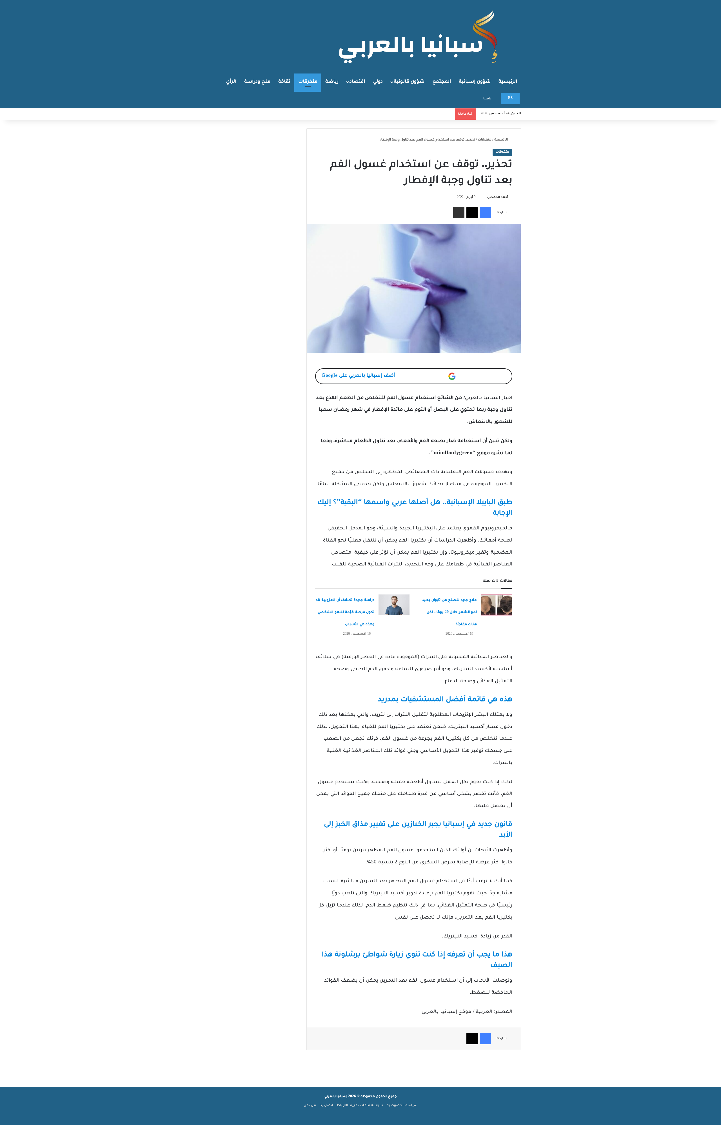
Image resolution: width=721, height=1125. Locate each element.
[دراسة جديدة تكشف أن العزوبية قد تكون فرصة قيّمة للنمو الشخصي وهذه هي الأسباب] (394, 604)
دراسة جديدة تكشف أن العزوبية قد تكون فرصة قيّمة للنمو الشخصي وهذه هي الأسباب (345, 612)
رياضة (332, 81)
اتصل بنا (326, 1106)
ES (510, 98)
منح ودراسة (257, 81)
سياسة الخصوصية (402, 1106)
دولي (378, 81)
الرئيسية (508, 81)
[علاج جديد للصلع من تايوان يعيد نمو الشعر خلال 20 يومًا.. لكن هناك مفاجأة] (496, 605)
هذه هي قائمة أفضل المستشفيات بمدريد (445, 700)
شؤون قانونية (409, 81)
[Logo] (419, 36)
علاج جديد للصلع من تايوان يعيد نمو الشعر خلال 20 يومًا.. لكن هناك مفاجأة (449, 612)
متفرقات (307, 81)
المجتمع (442, 81)
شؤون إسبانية (475, 81)
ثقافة (284, 81)
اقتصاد (357, 81)
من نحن (310, 1106)
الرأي (231, 81)
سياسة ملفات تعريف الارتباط (360, 1106)
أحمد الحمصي (497, 197)
